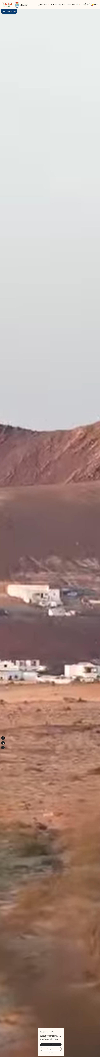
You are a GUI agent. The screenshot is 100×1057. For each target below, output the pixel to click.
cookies (48, 1035)
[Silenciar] (97, 1054)
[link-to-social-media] (3, 738)
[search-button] (88, 4)
